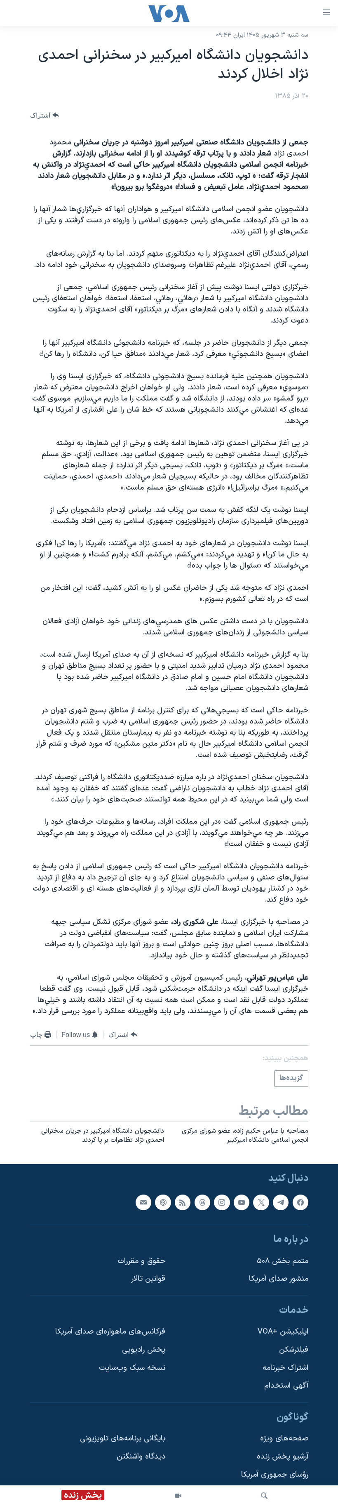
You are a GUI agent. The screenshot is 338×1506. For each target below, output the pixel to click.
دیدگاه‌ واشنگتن (141, 1456)
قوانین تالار (148, 1278)
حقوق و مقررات (141, 1260)
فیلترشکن (293, 1349)
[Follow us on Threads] (202, 1202)
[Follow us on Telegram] (281, 1202)
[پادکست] (163, 1202)
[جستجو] (264, 1495)
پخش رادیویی (143, 1349)
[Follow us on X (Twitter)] (261, 1202)
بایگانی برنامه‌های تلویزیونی (122, 1438)
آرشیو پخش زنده (282, 1456)
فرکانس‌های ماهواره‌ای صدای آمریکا (110, 1331)
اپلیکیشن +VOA (283, 1331)
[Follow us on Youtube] (241, 1202)
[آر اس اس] (182, 1202)
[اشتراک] (143, 1202)
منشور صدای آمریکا (278, 1278)
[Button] (44, 115)
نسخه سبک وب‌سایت (132, 1367)
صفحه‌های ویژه (284, 1438)
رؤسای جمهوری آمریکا (274, 1474)
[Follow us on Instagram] (222, 1202)
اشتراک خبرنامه (285, 1367)
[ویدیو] (178, 1495)
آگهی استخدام (286, 1385)
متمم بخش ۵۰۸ (282, 1260)
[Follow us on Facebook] (300, 1202)
